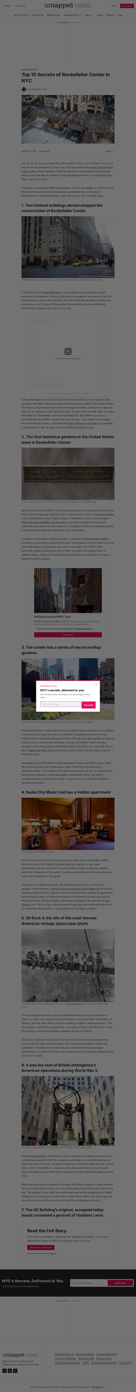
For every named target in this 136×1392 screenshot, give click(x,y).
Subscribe (88, 705)
